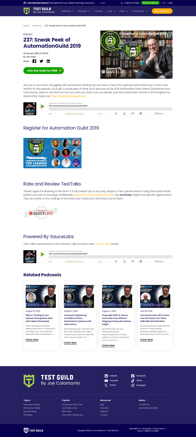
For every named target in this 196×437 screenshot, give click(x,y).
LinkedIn (113, 375)
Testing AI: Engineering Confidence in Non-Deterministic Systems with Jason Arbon (77, 320)
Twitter (112, 385)
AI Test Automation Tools (72, 404)
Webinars (104, 411)
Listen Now (32, 339)
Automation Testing (31, 404)
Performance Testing (31, 408)
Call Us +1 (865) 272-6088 (147, 431)
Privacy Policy (158, 428)
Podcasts (37, 25)
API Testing (27, 415)
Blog (102, 404)
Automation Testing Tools (72, 415)
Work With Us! (134, 428)
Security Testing (29, 411)
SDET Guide (66, 411)
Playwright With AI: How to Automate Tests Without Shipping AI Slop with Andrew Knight (116, 320)
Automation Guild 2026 (148, 408)
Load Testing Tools (69, 408)
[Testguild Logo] (40, 11)
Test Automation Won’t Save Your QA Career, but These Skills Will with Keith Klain (154, 318)
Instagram (141, 385)
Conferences (144, 404)
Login (170, 3)
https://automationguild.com (68, 96)
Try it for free (102, 244)
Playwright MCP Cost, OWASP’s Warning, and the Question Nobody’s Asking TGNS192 (61, 3)
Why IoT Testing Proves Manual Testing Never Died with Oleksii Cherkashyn (39, 318)
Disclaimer (146, 428)
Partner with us (150, 3)
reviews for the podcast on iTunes (94, 195)
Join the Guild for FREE (42, 71)
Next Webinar (162, 11)
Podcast (28, 34)
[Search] (163, 3)
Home (26, 25)
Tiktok (139, 380)
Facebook (141, 375)
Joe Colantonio (99, 430)
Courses (103, 415)
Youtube (114, 380)
